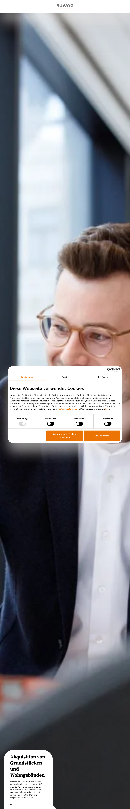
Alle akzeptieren (101, 436)
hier (107, 409)
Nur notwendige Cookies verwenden (64, 436)
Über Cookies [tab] (103, 377)
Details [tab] (65, 377)
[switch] (50, 424)
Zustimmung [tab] (27, 377)
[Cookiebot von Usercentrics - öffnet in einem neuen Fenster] (109, 370)
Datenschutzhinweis (69, 409)
